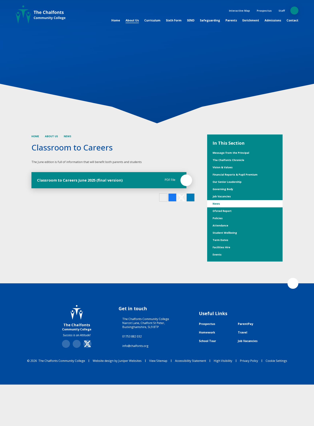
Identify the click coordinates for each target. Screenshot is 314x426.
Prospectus (207, 324)
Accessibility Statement (190, 361)
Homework (207, 332)
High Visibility (223, 361)
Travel (242, 332)
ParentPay (245, 324)
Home (35, 136)
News (67, 136)
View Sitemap (158, 361)
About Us (51, 136)
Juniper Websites (130, 361)
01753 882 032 (132, 336)
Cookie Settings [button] (276, 361)
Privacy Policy (249, 361)
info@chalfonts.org (135, 346)
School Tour (207, 341)
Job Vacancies (247, 341)
